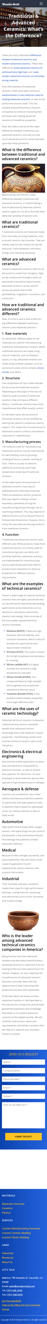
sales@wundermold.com (22, 1286)
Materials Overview (13, 1203)
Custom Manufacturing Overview (21, 1228)
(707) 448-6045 (15, 1294)
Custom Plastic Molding (15, 1237)
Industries (7, 1253)
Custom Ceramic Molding (16, 1232)
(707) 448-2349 (14, 1290)
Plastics (6, 1212)
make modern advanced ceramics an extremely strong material (23, 76)
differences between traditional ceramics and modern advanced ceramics (21, 59)
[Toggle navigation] (41, 3)
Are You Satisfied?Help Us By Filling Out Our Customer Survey (21, 1305)
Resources (8, 1257)
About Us (7, 1262)
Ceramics (7, 1208)
